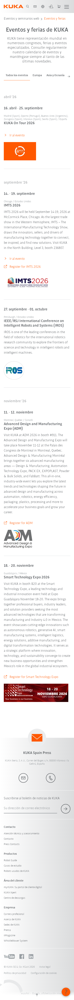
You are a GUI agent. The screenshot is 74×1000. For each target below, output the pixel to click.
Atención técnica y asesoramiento (21, 833)
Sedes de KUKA (12, 924)
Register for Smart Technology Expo (33, 677)
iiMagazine (9, 935)
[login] (51, 6)
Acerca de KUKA (12, 919)
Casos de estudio (12, 865)
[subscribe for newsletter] (65, 809)
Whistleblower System (16, 940)
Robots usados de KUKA (16, 871)
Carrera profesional (14, 914)
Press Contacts (12, 844)
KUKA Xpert (10, 892)
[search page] (27, 6)
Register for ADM (21, 523)
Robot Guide (10, 860)
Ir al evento (17, 135)
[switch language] (42, 6)
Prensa (7, 930)
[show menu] (66, 6)
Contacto (8, 839)
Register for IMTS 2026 (25, 267)
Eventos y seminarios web (21, 19)
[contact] (35, 6)
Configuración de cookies (44, 973)
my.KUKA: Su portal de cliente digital (23, 887)
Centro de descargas (14, 898)
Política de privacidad (15, 973)
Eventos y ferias (54, 19)
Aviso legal (44, 967)
